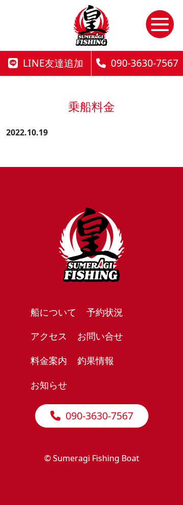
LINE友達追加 (50, 63)
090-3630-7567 (142, 63)
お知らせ (48, 384)
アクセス (48, 335)
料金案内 (48, 360)
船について (53, 311)
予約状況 (104, 311)
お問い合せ (100, 335)
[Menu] (160, 24)
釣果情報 (95, 360)
